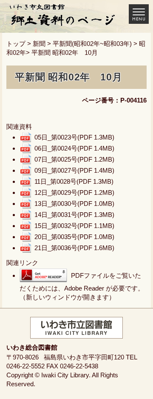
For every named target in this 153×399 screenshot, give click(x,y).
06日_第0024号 (74, 148)
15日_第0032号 (74, 225)
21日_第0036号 (74, 247)
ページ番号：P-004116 (114, 100)
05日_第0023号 (74, 137)
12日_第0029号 (74, 192)
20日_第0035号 (74, 236)
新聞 (39, 43)
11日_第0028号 (73, 181)
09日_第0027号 (74, 170)
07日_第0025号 (74, 159)
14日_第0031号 (74, 214)
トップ (16, 43)
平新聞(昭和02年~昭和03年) (92, 43)
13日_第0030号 (74, 203)
